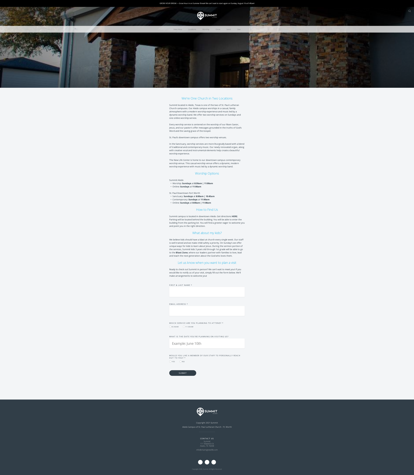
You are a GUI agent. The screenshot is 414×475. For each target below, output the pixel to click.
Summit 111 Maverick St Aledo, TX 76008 (207, 443)
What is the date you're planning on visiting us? (199, 336)
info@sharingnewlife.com (207, 449)
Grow (218, 29)
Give (239, 29)
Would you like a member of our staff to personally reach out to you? (204, 356)
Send (228, 29)
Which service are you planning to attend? (196, 323)
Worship (205, 29)
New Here (177, 29)
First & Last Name (180, 285)
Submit (183, 373)
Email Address (178, 304)
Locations (192, 29)
